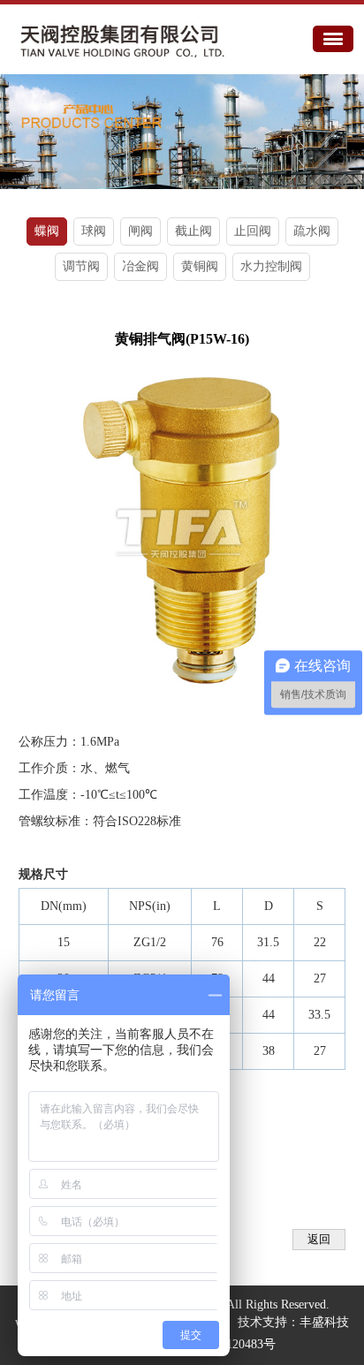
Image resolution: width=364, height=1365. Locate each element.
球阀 (93, 231)
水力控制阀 (271, 266)
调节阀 (81, 266)
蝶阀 (46, 231)
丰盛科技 (324, 1322)
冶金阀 (140, 266)
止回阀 (252, 231)
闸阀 (140, 231)
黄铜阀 (199, 266)
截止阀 (193, 231)
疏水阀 (311, 231)
